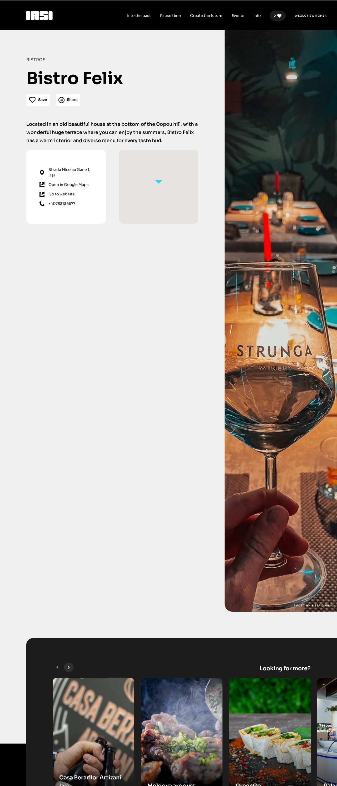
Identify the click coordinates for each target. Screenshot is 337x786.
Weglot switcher (311, 15)
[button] (57, 667)
